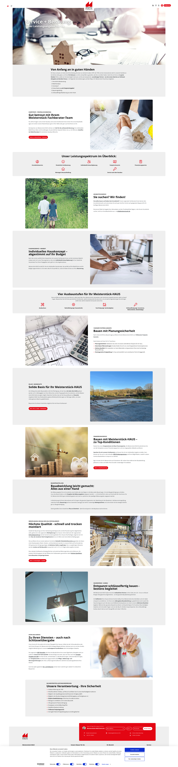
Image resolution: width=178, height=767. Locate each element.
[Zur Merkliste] (156, 5)
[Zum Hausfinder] (153, 5)
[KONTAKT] (162, 5)
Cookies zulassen (134, 749)
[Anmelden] (159, 5)
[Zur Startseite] (8, 6)
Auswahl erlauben (134, 754)
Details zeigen (105, 764)
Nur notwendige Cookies (135, 759)
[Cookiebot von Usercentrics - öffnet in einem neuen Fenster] (41, 764)
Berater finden (147, 728)
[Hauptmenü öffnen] (11, 6)
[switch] (72, 764)
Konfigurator (167, 5)
